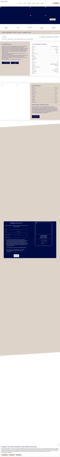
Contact (42, 3)
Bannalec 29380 (10, 39)
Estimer (37, 3)
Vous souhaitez (18, 233)
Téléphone (18, 231)
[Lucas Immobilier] (7, 3)
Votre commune (7, 234)
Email (5, 231)
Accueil (20, 3)
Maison (6, 39)
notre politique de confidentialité (6, 452)
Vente (3, 39)
